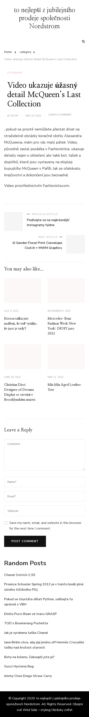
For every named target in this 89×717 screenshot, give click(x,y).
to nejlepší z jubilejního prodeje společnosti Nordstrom (44, 18)
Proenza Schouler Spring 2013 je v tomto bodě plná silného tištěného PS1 (43, 587)
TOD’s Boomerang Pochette (26, 623)
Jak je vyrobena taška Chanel (26, 633)
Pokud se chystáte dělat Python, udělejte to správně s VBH (38, 602)
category (15, 72)
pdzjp (14, 115)
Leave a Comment (60, 115)
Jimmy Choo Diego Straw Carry (28, 676)
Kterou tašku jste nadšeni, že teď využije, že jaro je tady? (20, 323)
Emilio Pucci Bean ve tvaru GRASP (30, 614)
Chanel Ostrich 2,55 (19, 575)
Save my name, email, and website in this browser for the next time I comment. (45, 526)
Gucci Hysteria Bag (19, 666)
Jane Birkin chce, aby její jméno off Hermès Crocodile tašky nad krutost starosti (44, 645)
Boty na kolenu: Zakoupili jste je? (29, 657)
